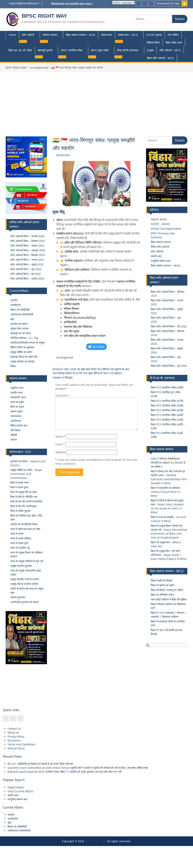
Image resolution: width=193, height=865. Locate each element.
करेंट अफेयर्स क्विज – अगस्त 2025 (27, 259)
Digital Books (159, 219)
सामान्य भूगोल (16, 411)
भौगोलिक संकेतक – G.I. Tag (24, 338)
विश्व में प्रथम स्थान (19, 482)
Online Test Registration (166, 228)
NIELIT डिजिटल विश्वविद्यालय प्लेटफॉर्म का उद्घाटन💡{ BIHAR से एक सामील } (168, 462)
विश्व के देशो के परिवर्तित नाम (23, 496)
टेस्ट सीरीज (173, 35)
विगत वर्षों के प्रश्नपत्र (127, 50)
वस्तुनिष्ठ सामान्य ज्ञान (161, 261)
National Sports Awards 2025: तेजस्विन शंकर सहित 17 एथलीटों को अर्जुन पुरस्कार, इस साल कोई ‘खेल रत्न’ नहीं (64, 771)
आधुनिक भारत (17, 388)
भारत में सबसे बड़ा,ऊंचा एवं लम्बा (25, 529)
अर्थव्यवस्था (15, 421)
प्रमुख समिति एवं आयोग (21, 352)
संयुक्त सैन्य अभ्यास (19, 328)
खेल (12, 319)
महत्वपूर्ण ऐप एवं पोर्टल (20, 333)
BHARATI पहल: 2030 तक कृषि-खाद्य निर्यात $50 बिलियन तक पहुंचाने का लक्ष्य (91, 369)
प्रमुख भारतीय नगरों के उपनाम (24, 579)
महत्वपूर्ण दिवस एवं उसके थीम (23, 356)
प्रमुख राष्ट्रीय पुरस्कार (21, 566)
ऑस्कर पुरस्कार (17, 597)
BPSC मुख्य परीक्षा (100, 50)
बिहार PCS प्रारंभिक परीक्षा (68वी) (167, 387)
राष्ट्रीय (13, 300)
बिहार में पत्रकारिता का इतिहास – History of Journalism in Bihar (166, 491)
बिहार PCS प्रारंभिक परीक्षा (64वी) (167, 415)
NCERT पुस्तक (154, 35)
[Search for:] (160, 19)
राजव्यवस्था (15, 416)
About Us (13, 732)
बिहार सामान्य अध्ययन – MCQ (80, 35)
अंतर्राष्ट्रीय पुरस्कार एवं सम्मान (24, 602)
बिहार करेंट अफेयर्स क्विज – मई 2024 (169, 366)
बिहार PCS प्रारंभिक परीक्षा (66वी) (167, 405)
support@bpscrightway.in (24, 3)
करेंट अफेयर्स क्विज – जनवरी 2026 (27, 236)
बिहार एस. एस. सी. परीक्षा (20, 50)
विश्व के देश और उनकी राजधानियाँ (26, 501)
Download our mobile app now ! (71, 3)
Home (12, 35)
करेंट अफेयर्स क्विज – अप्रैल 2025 (27, 278)
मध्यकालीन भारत (18, 397)
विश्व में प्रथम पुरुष (19, 487)
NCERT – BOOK (160, 224)
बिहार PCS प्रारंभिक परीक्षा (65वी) (167, 410)
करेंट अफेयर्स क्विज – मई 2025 (25, 274)
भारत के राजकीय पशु (20, 547)
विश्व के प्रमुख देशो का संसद (23, 492)
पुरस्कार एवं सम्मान (19, 324)
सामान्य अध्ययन (50, 35)
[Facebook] (138, 3)
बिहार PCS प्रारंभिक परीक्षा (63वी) (167, 419)
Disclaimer (14, 740)
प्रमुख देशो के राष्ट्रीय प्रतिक (24, 584)
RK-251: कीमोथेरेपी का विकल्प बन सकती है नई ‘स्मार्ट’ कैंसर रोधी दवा (40, 764)
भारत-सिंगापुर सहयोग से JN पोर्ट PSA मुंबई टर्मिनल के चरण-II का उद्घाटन (87, 373)
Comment (62, 395)
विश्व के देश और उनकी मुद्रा (23, 506)
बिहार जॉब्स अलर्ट (174, 42)
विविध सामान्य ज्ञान (18, 425)
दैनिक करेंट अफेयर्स (160, 246)
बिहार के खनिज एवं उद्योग (162, 585)
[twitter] (145, 3)
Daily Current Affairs (20, 791)
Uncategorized (39, 67)
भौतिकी (13, 435)
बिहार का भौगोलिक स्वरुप (162, 594)
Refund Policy (16, 748)
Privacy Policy (16, 736)
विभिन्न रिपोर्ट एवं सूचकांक (22, 347)
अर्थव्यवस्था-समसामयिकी (21, 314)
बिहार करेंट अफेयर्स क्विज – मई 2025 (169, 326)
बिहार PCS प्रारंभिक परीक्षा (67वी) (167, 401)
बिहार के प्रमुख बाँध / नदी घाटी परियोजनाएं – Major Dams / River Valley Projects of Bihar (169, 555)
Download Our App (168, 3)
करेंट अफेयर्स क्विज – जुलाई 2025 (27, 264)
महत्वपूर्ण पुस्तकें (45, 50)
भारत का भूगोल (17, 402)
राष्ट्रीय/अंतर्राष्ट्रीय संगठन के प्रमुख (27, 342)
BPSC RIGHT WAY (44, 16)
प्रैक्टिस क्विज (153, 42)
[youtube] (151, 3)
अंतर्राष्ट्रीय (15, 305)
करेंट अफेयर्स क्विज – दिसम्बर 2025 (27, 241)
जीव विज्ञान (15, 430)
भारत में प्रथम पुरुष (19, 543)
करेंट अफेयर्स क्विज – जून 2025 (25, 269)
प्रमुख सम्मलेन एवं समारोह (22, 361)
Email (60, 444)
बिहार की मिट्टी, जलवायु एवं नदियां (167, 590)
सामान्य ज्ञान (106, 35)
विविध (13, 366)
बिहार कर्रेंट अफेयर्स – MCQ (160, 58)
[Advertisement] (96, 100)
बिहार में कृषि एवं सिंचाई (161, 580)
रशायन (13, 439)
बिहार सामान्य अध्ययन (161, 242)
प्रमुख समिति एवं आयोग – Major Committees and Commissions (26, 474)
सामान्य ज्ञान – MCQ (128, 35)
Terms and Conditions (21, 744)
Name (60, 436)
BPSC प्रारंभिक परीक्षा (71, 50)
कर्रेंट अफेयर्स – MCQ (170, 50)
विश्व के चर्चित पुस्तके (20, 511)
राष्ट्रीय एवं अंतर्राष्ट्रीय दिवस (23, 524)
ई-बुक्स (150, 50)
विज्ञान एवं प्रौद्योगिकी (20, 309)
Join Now (98, 346)
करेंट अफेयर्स (28, 35)
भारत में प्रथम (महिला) (20, 538)
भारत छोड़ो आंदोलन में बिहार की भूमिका (168, 599)
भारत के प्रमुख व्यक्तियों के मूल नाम (26, 561)
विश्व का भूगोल (17, 406)
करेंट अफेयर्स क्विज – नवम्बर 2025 (27, 245)
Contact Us (14, 728)
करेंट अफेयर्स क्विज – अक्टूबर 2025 (27, 250)
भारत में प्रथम (16, 533)
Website (60, 452)
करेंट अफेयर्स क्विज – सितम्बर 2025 (27, 255)
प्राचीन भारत (16, 392)
